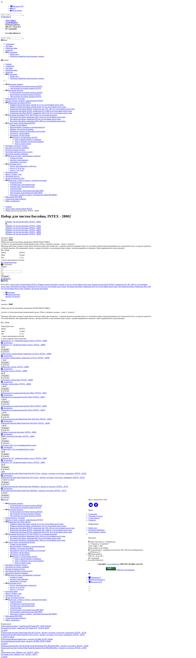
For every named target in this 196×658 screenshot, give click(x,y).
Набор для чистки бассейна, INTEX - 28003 (18, 436)
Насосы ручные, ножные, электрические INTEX (24, 101)
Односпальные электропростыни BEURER (27, 191)
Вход (13, 8)
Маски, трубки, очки (13, 174)
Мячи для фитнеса (12, 201)
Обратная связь (11, 48)
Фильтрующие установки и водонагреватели (27, 127)
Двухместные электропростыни (22, 187)
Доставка (9, 46)
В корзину (5, 276)
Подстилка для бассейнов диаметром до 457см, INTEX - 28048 (25, 358)
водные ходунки (16, 158)
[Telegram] (7, 281)
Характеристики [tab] (13, 294)
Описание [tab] (11, 292)
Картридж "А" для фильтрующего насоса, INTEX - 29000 (23, 345)
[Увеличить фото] (2, 343)
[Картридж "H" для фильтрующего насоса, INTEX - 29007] (76, 458)
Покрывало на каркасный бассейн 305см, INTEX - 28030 (23, 410)
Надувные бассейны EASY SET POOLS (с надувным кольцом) (32, 115)
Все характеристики (9, 262)
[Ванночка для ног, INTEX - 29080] (76, 367)
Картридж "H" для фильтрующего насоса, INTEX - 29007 (23, 462)
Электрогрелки (16, 182)
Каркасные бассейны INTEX (19, 103)
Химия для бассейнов (18, 125)
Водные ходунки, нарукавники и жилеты (24, 156)
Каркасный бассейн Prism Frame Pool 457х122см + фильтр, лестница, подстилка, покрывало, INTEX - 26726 (43, 477)
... (6, 80)
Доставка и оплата (95, 516)
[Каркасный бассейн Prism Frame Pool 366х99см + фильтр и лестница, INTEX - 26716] (76, 487)
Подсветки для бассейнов (20, 135)
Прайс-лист (14, 54)
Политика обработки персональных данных (27, 56)
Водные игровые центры (15, 150)
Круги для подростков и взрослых (23, 166)
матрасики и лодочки (18, 162)
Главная (8, 64)
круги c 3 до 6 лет (17, 170)
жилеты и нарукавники (19, 160)
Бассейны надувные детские (16, 146)
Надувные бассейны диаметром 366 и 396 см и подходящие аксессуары (37, 121)
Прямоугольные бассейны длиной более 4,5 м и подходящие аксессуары (38, 107)
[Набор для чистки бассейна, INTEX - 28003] (76, 432)
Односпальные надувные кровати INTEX (26, 86)
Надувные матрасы (15, 90)
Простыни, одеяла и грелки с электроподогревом (27, 180)
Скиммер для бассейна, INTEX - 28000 (16, 384)
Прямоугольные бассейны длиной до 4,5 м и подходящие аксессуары (37, 105)
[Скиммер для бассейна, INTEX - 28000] (76, 380)
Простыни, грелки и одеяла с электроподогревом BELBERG (33, 195)
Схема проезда (94, 518)
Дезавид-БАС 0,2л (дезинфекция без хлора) (17, 449)
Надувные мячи (11, 172)
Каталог (5, 500)
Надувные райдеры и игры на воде (19, 152)
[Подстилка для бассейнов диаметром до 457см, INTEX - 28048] (76, 354)
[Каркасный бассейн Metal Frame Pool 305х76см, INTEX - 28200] (76, 419)
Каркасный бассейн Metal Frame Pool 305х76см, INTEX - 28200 (25, 423)
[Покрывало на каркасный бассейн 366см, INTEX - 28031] (76, 393)
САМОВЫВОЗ (11, 23)
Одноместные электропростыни (22, 185)
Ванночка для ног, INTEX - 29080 (14, 371)
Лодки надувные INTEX (14, 178)
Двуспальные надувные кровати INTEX (25, 88)
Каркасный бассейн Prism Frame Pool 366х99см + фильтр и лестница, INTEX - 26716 (33, 491)
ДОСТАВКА (10, 21)
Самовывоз (9, 44)
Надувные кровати (15, 84)
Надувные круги (14, 164)
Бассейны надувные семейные (17, 148)
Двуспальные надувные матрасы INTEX (25, 97)
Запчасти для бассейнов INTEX (25, 137)
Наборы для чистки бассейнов (21, 129)
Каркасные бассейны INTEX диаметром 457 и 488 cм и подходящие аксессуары (41, 111)
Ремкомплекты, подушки (15, 99)
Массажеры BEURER (13, 197)
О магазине (12, 52)
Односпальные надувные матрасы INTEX (26, 92)
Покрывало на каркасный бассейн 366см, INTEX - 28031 (23, 397)
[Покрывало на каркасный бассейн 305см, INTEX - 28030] (76, 406)
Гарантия (9, 50)
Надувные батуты (12, 176)
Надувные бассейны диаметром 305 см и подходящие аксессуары (35, 119)
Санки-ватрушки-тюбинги (15, 199)
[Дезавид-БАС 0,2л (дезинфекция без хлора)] (76, 445)
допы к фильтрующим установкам (28, 140)
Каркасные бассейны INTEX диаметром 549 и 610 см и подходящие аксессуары (41, 113)
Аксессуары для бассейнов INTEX (21, 123)
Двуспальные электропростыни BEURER (26, 193)
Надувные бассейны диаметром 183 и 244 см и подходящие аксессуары (37, 117)
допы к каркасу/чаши (23, 144)
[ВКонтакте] (2, 281)
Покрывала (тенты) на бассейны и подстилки (27, 131)
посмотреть (8, 343)
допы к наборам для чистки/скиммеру (29, 142)
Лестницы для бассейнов (19, 133)
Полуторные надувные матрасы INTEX (25, 94)
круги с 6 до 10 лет (17, 168)
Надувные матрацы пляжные (16, 154)
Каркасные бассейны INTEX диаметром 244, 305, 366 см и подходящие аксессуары (42, 109)
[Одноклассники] (4, 281)
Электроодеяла (16, 189)
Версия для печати (12, 297)
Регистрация (17, 10)
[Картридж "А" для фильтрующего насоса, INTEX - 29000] (76, 341)
